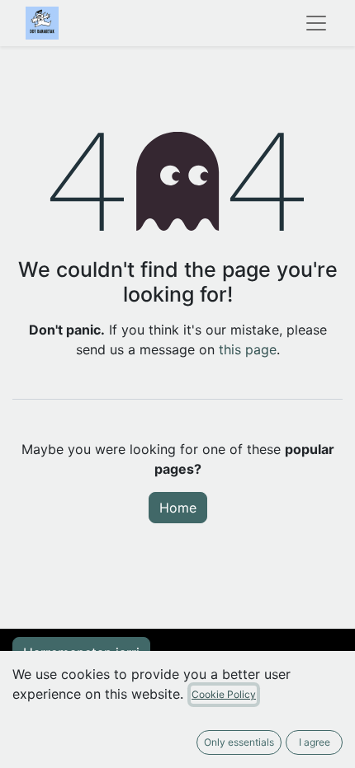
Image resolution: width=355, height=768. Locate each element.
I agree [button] (314, 742)
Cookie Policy (224, 694)
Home (177, 507)
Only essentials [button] (239, 742)
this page (248, 349)
